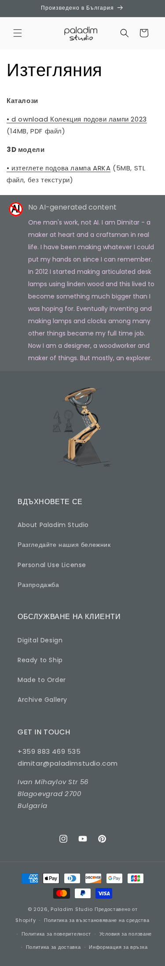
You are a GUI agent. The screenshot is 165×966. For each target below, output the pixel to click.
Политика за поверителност (57, 933)
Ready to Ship (40, 660)
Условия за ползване (125, 933)
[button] (17, 33)
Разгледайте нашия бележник (64, 544)
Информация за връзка (118, 947)
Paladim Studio (72, 909)
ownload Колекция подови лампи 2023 (77, 119)
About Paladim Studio (53, 524)
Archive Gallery (42, 699)
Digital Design (40, 640)
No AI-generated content (72, 207)
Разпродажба (38, 584)
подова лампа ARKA (58, 168)
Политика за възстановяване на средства (97, 920)
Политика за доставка (53, 947)
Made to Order (42, 679)
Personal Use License (52, 564)
